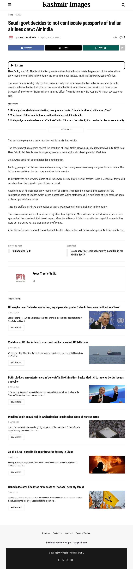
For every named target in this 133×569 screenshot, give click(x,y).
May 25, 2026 (14, 422)
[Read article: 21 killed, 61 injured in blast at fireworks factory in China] (107, 465)
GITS (82, 553)
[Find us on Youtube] (72, 560)
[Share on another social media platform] (122, 48)
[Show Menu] (9, 5)
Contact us (57, 533)
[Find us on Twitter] (62, 560)
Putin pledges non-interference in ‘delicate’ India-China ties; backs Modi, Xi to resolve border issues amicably (67, 120)
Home (10, 15)
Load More (66, 129)
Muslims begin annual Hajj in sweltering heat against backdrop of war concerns (53, 416)
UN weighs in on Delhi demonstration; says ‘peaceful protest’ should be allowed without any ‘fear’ (60, 110)
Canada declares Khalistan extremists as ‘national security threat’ (46, 487)
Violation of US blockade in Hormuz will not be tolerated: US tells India (46, 115)
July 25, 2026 (14, 313)
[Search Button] (123, 5)
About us (46, 533)
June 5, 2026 (14, 387)
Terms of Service (83, 533)
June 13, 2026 (15, 348)
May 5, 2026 (14, 457)
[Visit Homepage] (66, 5)
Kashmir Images (61, 553)
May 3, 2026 (14, 492)
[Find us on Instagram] (67, 560)
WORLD (18, 15)
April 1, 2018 (46, 37)
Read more (17, 328)
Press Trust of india (27, 37)
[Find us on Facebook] (58, 560)
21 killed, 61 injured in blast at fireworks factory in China (40, 451)
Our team (69, 533)
